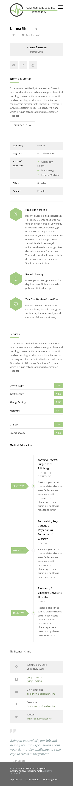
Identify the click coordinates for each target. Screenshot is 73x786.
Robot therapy (34, 274)
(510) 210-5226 (34, 681)
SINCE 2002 (18, 550)
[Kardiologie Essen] (34, 10)
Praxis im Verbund (36, 209)
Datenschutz (32, 779)
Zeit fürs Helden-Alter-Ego (41, 299)
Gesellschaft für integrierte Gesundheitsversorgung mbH (28, 769)
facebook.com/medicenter (41, 706)
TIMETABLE (20, 125)
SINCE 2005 (18, 486)
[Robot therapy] (16, 278)
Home (13, 35)
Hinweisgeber (50, 779)
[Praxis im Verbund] (16, 214)
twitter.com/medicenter (39, 718)
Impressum (16, 779)
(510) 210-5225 (34, 677)
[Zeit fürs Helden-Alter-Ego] (16, 304)
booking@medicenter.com (41, 693)
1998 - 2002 (18, 613)
